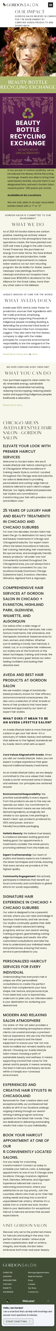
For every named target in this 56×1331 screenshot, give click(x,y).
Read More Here (12, 354)
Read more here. (13, 405)
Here (26, 354)
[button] (50, 4)
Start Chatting (16, 1321)
